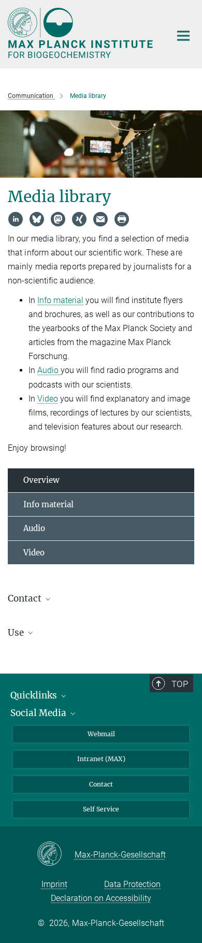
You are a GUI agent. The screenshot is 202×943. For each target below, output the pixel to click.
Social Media (39, 713)
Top (179, 684)
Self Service (101, 809)
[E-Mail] (100, 219)
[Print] (121, 219)
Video (47, 399)
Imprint (54, 884)
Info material (60, 300)
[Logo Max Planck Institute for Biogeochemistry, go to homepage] (81, 33)
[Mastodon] (58, 219)
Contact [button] (26, 598)
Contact (101, 784)
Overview (41, 480)
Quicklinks (34, 695)
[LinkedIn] (15, 219)
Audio (49, 370)
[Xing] (79, 219)
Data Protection (132, 884)
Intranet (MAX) (101, 759)
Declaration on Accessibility (101, 898)
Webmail (101, 734)
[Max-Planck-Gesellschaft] (56, 854)
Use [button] (17, 632)
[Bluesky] (37, 219)
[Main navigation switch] (183, 35)
